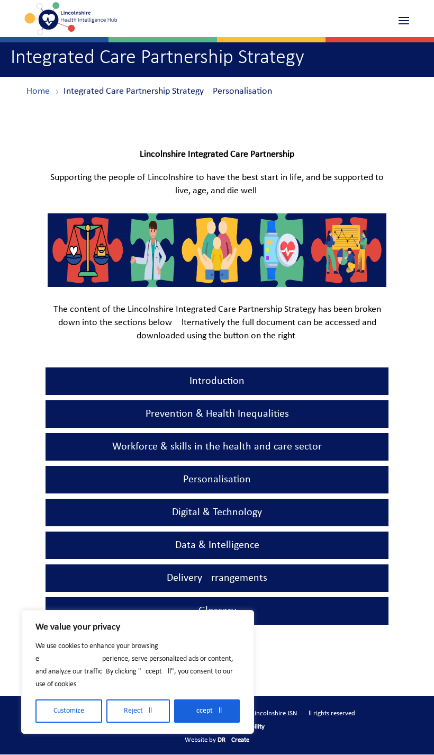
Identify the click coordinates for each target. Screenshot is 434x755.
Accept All (207, 711)
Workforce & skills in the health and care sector (217, 447)
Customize (68, 711)
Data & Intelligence (217, 545)
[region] (137, 672)
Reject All (138, 711)
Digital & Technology (217, 512)
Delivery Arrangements (217, 578)
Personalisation (217, 479)
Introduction (217, 381)
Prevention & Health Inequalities (217, 414)
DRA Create (233, 739)
